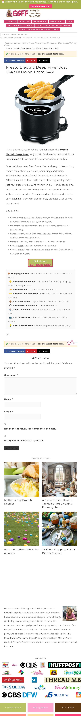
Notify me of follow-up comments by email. (30, 428)
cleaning (16, 198)
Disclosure (52, 43)
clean (20, 246)
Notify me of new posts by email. (24, 440)
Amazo (25, 149)
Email (8, 411)
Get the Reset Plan (40, 6)
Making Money (40, 707)
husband (8, 617)
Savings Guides (13, 707)
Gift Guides (68, 707)
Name (8, 399)
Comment (11, 375)
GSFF (23, 13)
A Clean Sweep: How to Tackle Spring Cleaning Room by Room (57, 504)
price (10, 313)
